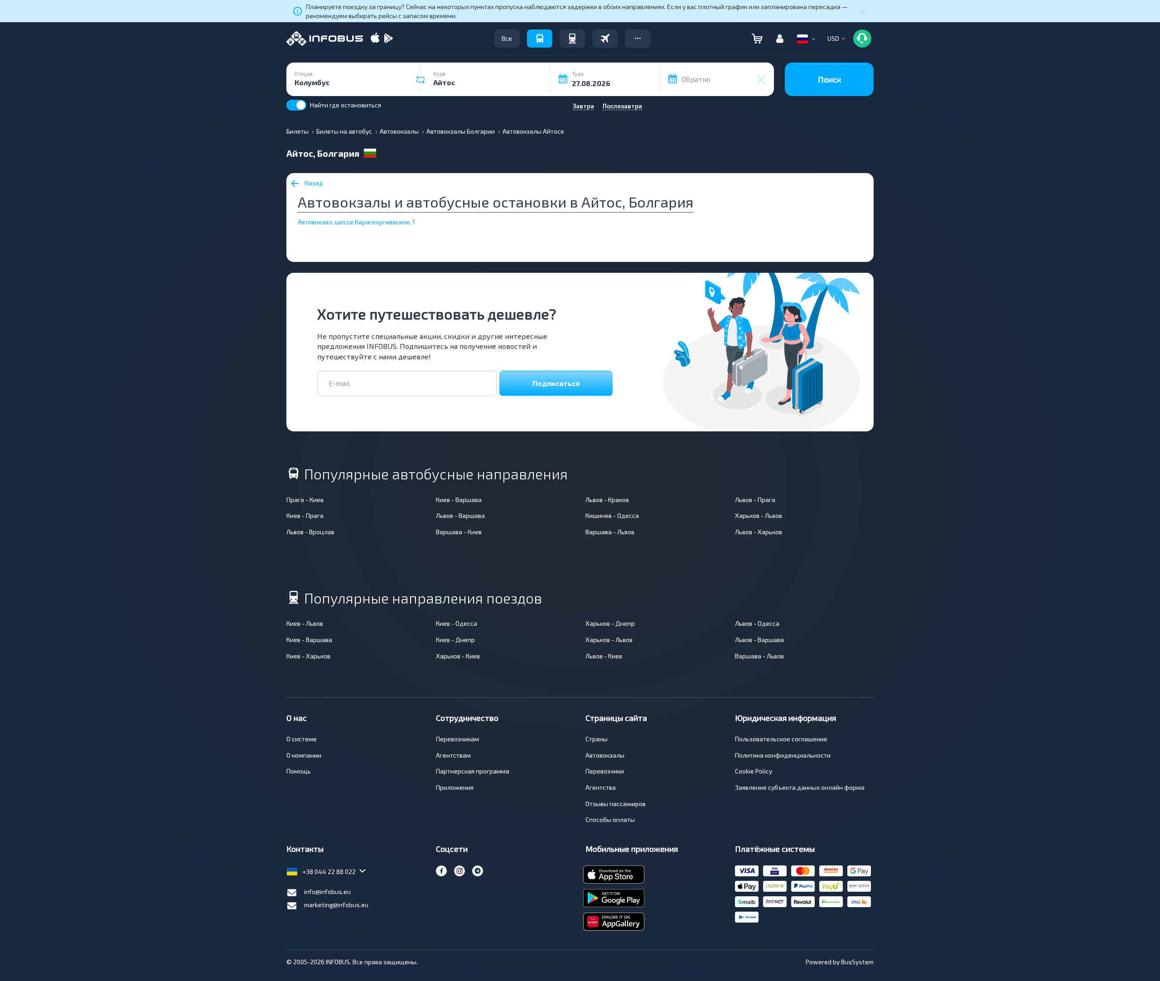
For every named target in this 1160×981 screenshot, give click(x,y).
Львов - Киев (603, 656)
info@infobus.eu (327, 891)
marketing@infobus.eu (336, 905)
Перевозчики (604, 771)
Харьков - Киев (458, 656)
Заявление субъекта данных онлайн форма (800, 787)
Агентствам (453, 755)
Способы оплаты (610, 819)
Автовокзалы (604, 755)
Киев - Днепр (455, 639)
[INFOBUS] (324, 38)
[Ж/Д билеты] (572, 38)
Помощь (298, 771)
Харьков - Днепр (610, 623)
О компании (303, 755)
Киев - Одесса (456, 623)
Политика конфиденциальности (783, 755)
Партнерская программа (472, 771)
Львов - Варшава (460, 515)
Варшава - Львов (609, 532)
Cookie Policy (753, 771)
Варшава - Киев (459, 532)
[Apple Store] (375, 39)
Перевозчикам (457, 739)
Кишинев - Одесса (612, 515)
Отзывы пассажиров (615, 803)
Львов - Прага (755, 499)
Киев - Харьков (308, 656)
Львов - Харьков (758, 532)
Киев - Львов (304, 623)
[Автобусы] (539, 38)
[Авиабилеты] (605, 38)
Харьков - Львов (758, 515)
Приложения (455, 787)
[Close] (862, 11)
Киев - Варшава (459, 499)
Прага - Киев (305, 499)
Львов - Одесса (757, 623)
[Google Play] (388, 39)
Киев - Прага (305, 515)
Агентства (600, 787)
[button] (637, 38)
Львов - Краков (607, 499)
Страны (596, 739)
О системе (301, 739)
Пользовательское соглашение (781, 739)
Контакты (305, 849)
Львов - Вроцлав (310, 532)
